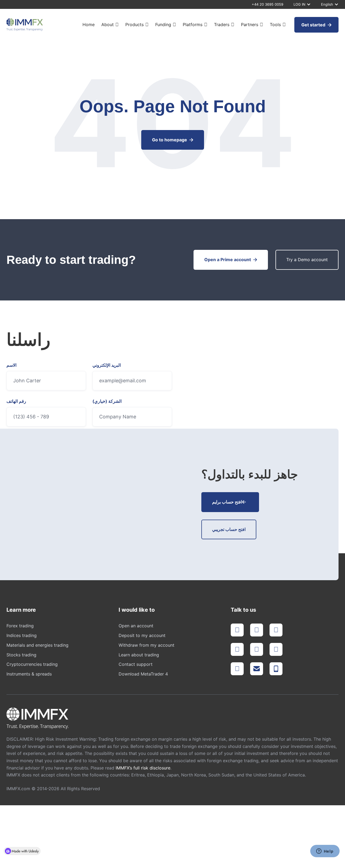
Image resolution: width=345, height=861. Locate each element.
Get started (316, 24)
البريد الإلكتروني (106, 365)
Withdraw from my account (146, 645)
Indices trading (21, 635)
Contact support (136, 664)
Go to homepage (172, 139)
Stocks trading (21, 654)
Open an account (136, 625)
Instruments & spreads (29, 674)
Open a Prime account (230, 259)
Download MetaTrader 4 (143, 674)
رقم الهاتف (16, 401)
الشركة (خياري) (107, 401)
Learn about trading (139, 654)
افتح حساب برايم (229, 502)
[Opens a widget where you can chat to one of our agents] (325, 851)
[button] (301, 4)
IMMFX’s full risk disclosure (143, 768)
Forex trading (20, 625)
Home (88, 24)
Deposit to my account (142, 635)
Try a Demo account (307, 259)
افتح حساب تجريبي (229, 529)
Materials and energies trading (37, 645)
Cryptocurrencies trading (32, 664)
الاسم (11, 365)
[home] (24, 24)
